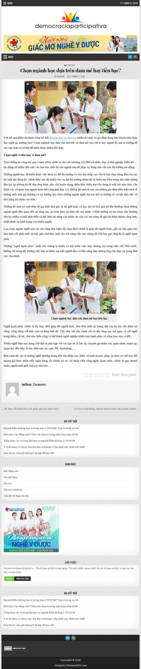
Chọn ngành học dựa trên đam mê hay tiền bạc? (70, 70)
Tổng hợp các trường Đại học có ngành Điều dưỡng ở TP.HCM (39, 440)
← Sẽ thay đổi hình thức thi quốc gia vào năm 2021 (30, 408)
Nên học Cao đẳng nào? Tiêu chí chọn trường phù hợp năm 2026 (41, 434)
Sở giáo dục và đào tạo (62, 137)
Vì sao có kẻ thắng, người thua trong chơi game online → (107, 408)
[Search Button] (135, 57)
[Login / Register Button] (130, 57)
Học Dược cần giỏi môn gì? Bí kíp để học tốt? (29, 453)
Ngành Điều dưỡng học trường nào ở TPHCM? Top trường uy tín (41, 428)
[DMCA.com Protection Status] (17, 580)
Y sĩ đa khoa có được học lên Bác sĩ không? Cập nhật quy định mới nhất (44, 447)
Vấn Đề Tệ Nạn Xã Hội (16, 496)
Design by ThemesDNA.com (71, 665)
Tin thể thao (10, 477)
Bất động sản (11, 471)
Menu (9, 3)
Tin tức (71, 65)
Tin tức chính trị (13, 489)
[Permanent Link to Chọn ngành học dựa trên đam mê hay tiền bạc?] (71, 107)
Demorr (61, 76)
